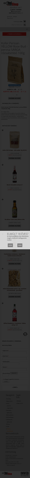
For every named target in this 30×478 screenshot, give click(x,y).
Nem (20, 245)
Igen (10, 245)
